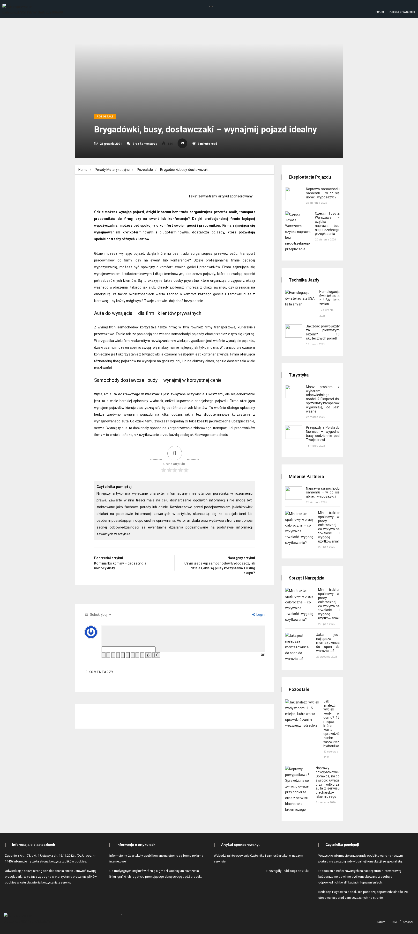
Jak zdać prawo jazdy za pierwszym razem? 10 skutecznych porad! (323, 332)
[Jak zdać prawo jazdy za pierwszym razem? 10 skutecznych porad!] (293, 331)
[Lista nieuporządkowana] (128, 655)
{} (148, 655)
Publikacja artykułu (296, 871)
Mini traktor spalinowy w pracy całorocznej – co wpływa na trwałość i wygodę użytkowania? (329, 527)
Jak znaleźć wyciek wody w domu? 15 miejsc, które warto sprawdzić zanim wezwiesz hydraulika (331, 723)
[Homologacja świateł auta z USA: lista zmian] (300, 298)
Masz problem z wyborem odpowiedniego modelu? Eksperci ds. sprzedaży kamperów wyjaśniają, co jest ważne (323, 399)
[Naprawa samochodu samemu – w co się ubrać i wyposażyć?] (293, 193)
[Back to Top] (400, 921)
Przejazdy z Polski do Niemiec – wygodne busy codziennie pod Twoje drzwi (323, 434)
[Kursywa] (108, 655)
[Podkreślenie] (113, 655)
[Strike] (118, 655)
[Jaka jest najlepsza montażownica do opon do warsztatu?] (298, 647)
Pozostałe (105, 116)
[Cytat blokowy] (132, 655)
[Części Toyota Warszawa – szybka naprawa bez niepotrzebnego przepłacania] (298, 231)
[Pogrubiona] (103, 655)
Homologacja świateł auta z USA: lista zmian (329, 298)
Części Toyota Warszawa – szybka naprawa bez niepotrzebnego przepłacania (327, 223)
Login (260, 614)
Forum (379, 12)
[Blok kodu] (137, 655)
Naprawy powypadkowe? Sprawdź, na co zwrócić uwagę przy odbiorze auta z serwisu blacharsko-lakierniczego (328, 782)
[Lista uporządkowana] (123, 655)
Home (83, 170)
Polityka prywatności (402, 12)
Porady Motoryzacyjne (112, 170)
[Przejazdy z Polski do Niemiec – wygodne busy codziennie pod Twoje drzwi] (293, 432)
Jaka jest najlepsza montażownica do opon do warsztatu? (328, 643)
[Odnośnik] (142, 655)
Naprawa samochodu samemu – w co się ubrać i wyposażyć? (323, 193)
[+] (156, 655)
